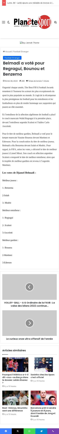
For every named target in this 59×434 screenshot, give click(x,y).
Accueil (8, 51)
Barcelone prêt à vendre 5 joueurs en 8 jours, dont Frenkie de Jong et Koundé (43, 412)
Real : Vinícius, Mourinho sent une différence (14, 409)
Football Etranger (21, 51)
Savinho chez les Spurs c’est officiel (42, 376)
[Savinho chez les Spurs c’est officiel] (44, 364)
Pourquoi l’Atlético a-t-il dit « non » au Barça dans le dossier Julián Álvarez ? (15, 378)
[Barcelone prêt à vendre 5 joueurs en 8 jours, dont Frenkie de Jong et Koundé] (44, 398)
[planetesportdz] (32, 22)
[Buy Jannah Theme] (29, 42)
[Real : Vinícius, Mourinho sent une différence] (15, 398)
